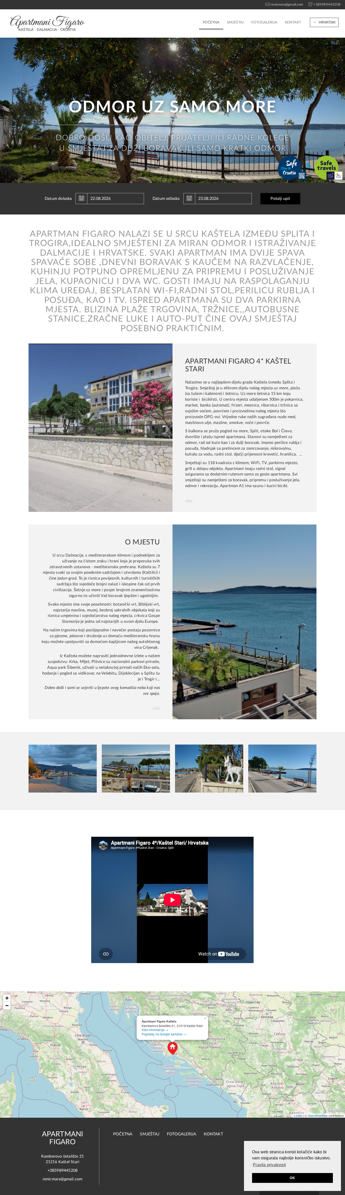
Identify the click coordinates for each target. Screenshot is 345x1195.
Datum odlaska (166, 199)
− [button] (7, 1005)
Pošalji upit (280, 199)
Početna (211, 22)
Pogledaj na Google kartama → (164, 1034)
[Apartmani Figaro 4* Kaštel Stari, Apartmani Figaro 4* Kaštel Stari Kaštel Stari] (101, 427)
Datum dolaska (58, 199)
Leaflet (298, 1115)
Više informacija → (155, 1029)
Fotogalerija (264, 22)
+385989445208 (62, 1170)
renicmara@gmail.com (63, 1179)
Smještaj (235, 22)
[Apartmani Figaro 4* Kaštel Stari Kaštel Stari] (63, 769)
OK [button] (292, 1178)
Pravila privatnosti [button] (269, 1165)
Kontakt (293, 22)
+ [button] (7, 998)
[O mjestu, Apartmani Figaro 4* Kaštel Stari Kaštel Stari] (244, 622)
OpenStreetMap (318, 1115)
